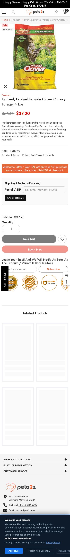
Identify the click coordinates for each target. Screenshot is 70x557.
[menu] (4, 12)
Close (67, 3)
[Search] (13, 12)
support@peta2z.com (26, 510)
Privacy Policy (53, 542)
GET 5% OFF (4, 278)
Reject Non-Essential (39, 551)
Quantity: (8, 222)
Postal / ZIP (13, 189)
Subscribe (53, 269)
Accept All (13, 551)
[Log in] (56, 12)
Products (16, 19)
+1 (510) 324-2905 (28, 504)
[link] (18, 368)
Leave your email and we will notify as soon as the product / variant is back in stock (35, 261)
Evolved (6, 95)
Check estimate (15, 197)
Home (5, 19)
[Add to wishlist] (62, 239)
